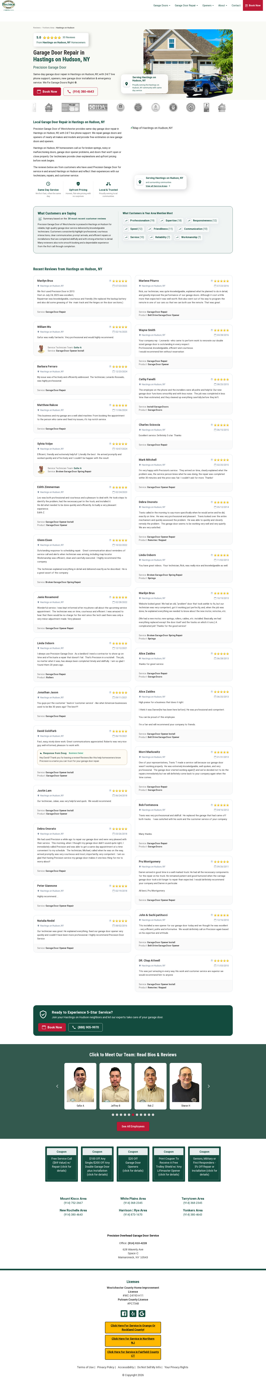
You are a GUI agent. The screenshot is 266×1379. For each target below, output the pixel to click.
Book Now (50, 91)
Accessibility (126, 1367)
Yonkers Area (48, 28)
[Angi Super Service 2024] (164, 107)
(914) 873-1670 (133, 1214)
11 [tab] (153, 1114)
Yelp (133, 1313)
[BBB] (149, 107)
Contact (236, 5)
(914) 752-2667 (73, 1202)
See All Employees (133, 1126)
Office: (133, 1243)
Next (208, 1086)
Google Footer (142, 1313)
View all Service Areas (156, 186)
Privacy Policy (105, 1367)
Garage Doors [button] (161, 5)
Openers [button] (207, 5)
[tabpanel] (80, 1085)
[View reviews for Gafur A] (41, 349)
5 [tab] (129, 1114)
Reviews (37, 28)
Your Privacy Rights (176, 1367)
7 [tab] (137, 1114)
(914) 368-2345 (133, 1202)
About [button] (222, 5)
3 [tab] (121, 1114)
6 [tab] (133, 1114)
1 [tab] (113, 1114)
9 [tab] (145, 1114)
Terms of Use (85, 1367)
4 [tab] (125, 1114)
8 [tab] (141, 1114)
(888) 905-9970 (88, 1027)
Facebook (124, 1313)
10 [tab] (149, 1114)
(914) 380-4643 (83, 91)
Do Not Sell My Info (149, 1367)
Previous (57, 1086)
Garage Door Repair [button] (185, 5)
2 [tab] (117, 1114)
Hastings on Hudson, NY (52, 286)
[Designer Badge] (186, 107)
